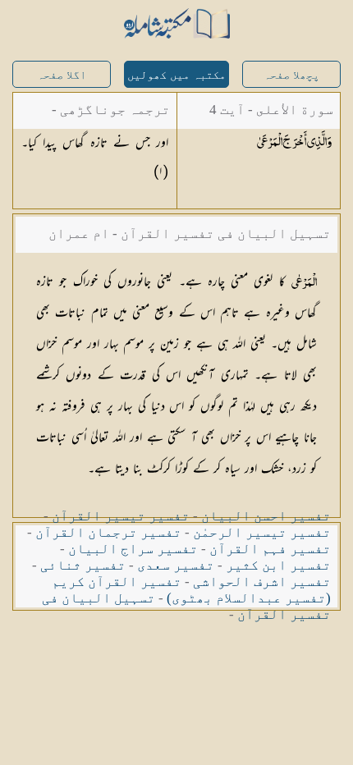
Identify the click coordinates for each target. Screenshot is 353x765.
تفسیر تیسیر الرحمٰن (262, 532)
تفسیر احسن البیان (266, 516)
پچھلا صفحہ (291, 75)
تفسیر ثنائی (83, 565)
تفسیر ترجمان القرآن (108, 532)
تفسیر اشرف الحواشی (262, 581)
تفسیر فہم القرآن (270, 549)
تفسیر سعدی (175, 565)
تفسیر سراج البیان (133, 549)
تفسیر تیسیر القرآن (121, 516)
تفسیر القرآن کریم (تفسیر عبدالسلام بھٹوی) (191, 590)
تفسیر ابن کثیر (278, 565)
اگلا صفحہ (61, 75)
